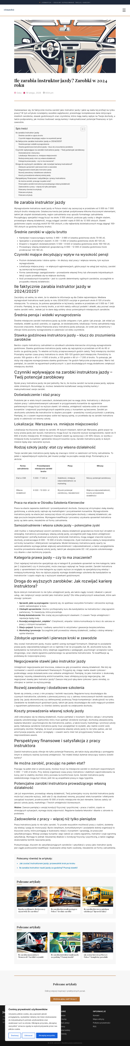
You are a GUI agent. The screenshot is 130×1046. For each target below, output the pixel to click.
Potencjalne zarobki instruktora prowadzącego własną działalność (44, 184)
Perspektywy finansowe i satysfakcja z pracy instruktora (40, 178)
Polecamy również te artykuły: (30, 189)
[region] (33, 1023)
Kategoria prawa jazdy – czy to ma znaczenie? (36, 161)
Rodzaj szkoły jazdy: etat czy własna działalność (37, 158)
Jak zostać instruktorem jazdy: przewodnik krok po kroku (47, 863)
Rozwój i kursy (61, 1019)
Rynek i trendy (61, 1034)
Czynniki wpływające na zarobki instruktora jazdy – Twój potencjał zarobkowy (50, 150)
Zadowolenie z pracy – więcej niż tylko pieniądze (37, 187)
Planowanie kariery (62, 1030)
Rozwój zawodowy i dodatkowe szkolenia (35, 172)
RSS (94, 1026)
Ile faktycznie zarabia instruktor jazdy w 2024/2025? (39, 141)
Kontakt (96, 1015)
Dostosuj (14, 1035)
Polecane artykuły (25, 192)
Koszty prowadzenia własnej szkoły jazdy (35, 175)
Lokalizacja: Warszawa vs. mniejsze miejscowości (38, 155)
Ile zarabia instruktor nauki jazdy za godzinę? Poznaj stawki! (48, 867)
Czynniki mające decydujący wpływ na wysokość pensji (40, 138)
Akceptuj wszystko (47, 1035)
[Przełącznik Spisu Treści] (81, 129)
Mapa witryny (98, 1019)
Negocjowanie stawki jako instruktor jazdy (35, 170)
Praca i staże (60, 1015)
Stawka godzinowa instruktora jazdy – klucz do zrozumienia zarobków (46, 147)
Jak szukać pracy (62, 1023)
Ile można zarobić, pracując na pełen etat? (35, 181)
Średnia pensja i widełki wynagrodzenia (34, 144)
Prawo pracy (60, 1026)
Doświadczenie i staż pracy (29, 153)
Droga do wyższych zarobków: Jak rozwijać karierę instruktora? (44, 164)
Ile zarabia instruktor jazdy (27, 133)
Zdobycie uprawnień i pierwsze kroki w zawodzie (38, 167)
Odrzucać (28, 1035)
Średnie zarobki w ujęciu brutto (31, 135)
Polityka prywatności (101, 1023)
